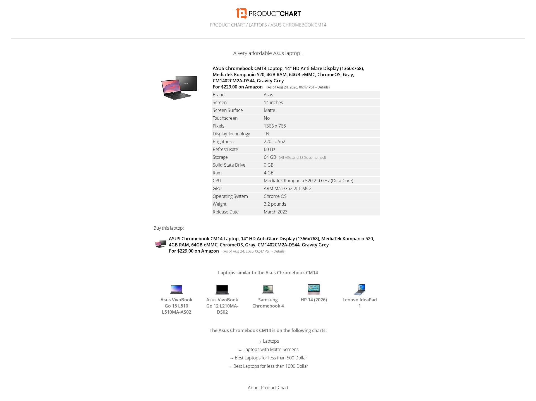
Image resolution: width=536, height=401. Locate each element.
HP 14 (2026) (314, 300)
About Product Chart (268, 388)
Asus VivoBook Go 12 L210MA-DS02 (222, 302)
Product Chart (227, 25)
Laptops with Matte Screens (270, 349)
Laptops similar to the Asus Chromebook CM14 (268, 273)
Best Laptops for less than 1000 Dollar (270, 366)
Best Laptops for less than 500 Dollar (271, 358)
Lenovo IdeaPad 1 (360, 302)
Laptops (258, 25)
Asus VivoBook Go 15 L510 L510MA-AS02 (176, 302)
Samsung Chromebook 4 (268, 302)
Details (323, 87)
